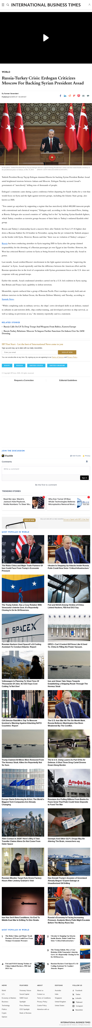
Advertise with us (43, 1009)
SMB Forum (24, 998)
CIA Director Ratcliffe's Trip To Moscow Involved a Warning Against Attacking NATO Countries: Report (22, 723)
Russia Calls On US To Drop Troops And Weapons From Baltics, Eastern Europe (40, 327)
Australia (58, 990)
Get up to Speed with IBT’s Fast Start (76, 519)
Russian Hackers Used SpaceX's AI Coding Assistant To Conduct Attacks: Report (64, 966)
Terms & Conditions (44, 998)
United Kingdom (60, 1002)
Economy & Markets (9, 998)
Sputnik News (8, 299)
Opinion (4, 1017)
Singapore (58, 998)
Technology (6, 1005)
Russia (5, 243)
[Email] (83, 96)
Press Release (25, 1005)
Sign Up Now (29, 520)
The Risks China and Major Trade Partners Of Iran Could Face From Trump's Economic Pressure (22, 568)
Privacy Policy (72, 357)
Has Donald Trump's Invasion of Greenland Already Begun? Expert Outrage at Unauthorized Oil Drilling (67, 880)
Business (5, 1002)
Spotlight (23, 1002)
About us (40, 990)
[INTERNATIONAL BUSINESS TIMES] (46, 5)
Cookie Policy (42, 1005)
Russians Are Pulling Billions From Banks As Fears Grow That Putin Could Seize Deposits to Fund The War (68, 802)
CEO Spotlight (24, 1009)
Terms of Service (58, 357)
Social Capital (24, 994)
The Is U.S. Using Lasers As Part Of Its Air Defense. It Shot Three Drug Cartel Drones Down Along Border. (67, 762)
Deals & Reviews (25, 1013)
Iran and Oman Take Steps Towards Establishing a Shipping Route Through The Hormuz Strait (68, 683)
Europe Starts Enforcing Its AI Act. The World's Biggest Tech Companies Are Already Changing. (23, 802)
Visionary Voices (25, 990)
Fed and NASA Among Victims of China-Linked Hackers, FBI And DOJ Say (18, 966)
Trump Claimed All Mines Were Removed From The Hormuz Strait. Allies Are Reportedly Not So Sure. (23, 762)
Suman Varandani (11, 93)
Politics (4, 1009)
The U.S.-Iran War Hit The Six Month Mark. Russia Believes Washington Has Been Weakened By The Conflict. (66, 723)
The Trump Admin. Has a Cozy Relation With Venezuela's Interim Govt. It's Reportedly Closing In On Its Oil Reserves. (22, 607)
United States (59, 1005)
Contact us (41, 994)
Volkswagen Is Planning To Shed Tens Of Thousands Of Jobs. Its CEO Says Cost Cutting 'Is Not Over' (20, 683)
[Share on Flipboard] (74, 96)
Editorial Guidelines (68, 380)
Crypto (4, 1013)
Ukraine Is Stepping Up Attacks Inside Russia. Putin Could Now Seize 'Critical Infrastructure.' (63, 938)
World (4, 990)
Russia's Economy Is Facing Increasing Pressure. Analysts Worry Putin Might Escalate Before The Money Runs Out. (69, 920)
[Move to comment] (88, 96)
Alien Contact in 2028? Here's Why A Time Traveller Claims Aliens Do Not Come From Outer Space (21, 841)
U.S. (3, 994)
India (56, 994)
